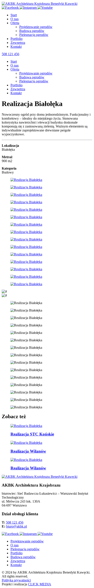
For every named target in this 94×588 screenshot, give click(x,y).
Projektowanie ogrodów (35, 27)
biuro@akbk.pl (16, 526)
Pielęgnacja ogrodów (33, 35)
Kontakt (16, 46)
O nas (14, 19)
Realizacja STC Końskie (32, 434)
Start (13, 15)
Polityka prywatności (16, 580)
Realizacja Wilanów (28, 451)
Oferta (14, 23)
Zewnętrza (17, 42)
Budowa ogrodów (31, 31)
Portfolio (16, 39)
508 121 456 (10, 54)
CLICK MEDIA (39, 584)
